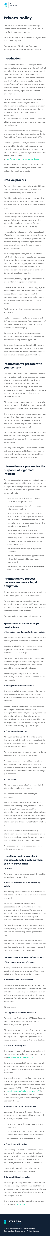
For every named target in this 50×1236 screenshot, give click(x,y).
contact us (20, 1204)
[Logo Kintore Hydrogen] (12, 5)
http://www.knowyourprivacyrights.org (22, 159)
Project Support (33, 1231)
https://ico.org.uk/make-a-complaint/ (22, 1091)
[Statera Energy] (12, 1221)
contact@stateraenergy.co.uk (21, 1057)
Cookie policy (9, 1231)
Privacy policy (20, 1231)
